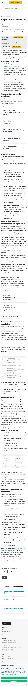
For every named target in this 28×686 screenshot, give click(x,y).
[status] (14, 42)
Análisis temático (10, 600)
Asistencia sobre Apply (7, 651)
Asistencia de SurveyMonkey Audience (11, 645)
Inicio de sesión (6, 46)
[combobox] (6, 623)
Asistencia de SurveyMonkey (9, 640)
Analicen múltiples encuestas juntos (14, 592)
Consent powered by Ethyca (19, 684)
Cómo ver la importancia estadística (11, 22)
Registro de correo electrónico (9, 661)
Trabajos (4, 633)
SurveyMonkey (5, 629)
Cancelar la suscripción (7, 658)
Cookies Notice (13, 674)
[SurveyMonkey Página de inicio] (3, 2)
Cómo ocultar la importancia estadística (13, 32)
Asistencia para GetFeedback (9, 642)
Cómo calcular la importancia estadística (13, 29)
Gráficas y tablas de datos (10, 13)
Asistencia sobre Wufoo (8, 649)
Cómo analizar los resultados (13, 608)
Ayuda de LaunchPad (7, 644)
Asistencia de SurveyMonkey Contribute (11, 647)
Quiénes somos (6, 631)
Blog (3, 634)
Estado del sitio (6, 656)
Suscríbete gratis (15, 2)
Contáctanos (5, 660)
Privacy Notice (5, 674)
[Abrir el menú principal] (24, 2)
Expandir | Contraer (6, 106)
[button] (14, 112)
